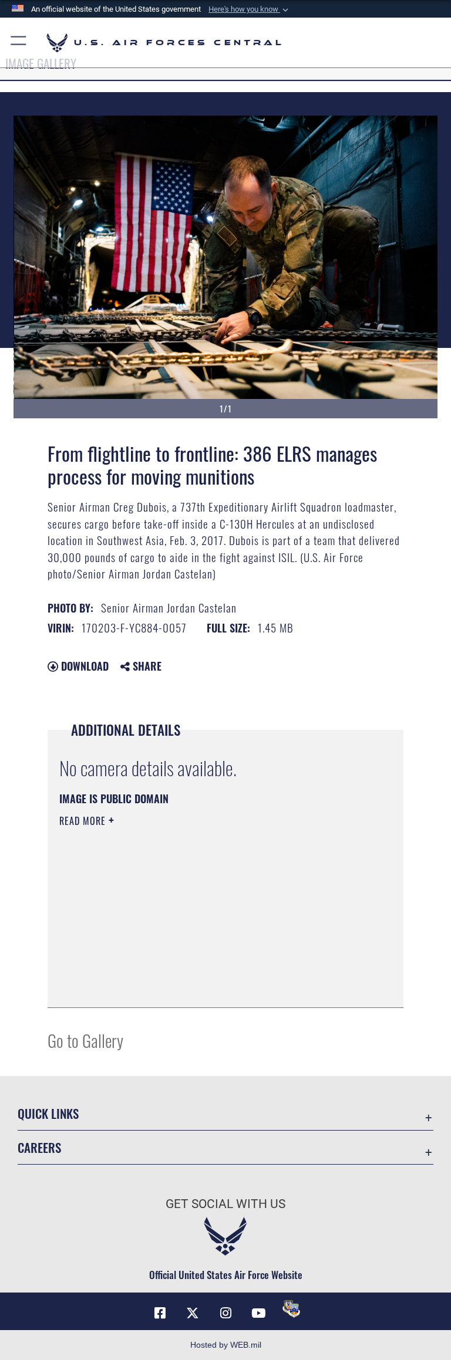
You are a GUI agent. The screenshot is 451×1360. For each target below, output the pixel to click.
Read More (84, 821)
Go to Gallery (85, 1040)
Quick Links (48, 1113)
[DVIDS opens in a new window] (291, 1309)
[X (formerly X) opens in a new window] (192, 1313)
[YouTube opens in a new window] (258, 1313)
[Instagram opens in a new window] (225, 1313)
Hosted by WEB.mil (225, 1344)
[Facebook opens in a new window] (160, 1313)
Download (83, 666)
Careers (39, 1147)
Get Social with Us (225, 1204)
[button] (249, 9)
